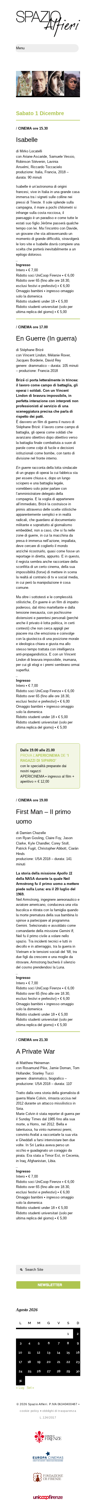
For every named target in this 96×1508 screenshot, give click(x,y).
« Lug (20, 1388)
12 (38, 1352)
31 (20, 1380)
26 (39, 1371)
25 (29, 1371)
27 (48, 1371)
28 (59, 1371)
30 (78, 1371)
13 (48, 1352)
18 (29, 1362)
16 (77, 1352)
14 (58, 1352)
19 (38, 1362)
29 (68, 1371)
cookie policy (29, 1410)
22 (68, 1362)
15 (68, 1352)
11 (29, 1352)
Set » (30, 1388)
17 (20, 1362)
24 (20, 1371)
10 (20, 1352)
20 (49, 1362)
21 (58, 1362)
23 (77, 1362)
